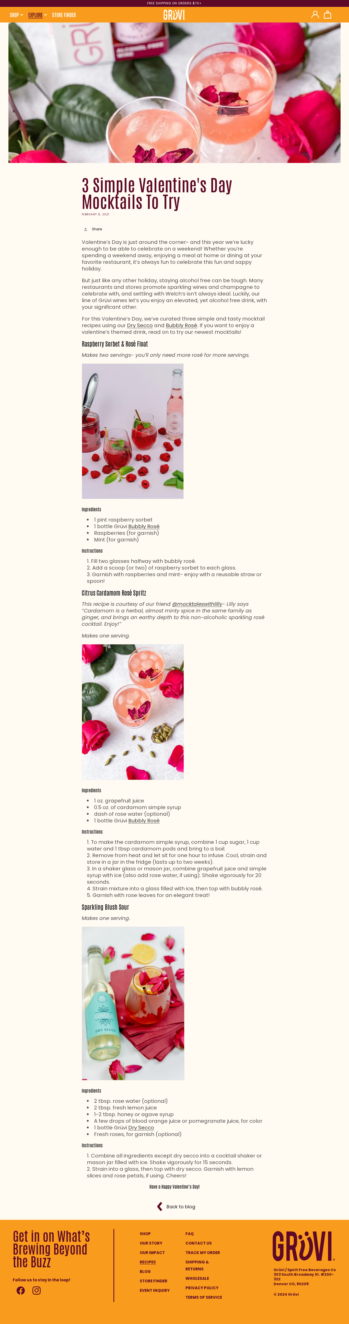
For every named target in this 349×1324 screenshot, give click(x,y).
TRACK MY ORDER (202, 1252)
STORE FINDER (153, 1281)
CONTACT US (198, 1243)
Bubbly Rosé (181, 325)
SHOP (145, 1233)
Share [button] (97, 229)
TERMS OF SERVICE (203, 1297)
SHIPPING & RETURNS (197, 1265)
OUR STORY (151, 1243)
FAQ (189, 1233)
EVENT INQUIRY (155, 1290)
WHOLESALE (197, 1278)
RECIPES (148, 1262)
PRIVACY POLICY (201, 1288)
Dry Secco (140, 325)
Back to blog (181, 1206)
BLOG (145, 1271)
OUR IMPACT (152, 1252)
